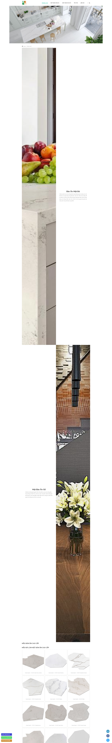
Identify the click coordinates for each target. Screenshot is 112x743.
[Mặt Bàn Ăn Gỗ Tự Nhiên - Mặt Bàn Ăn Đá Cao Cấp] (24, 3)
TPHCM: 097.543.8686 (6, 740)
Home (24, 46)
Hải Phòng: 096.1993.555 (6, 737)
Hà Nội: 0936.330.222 (6, 734)
